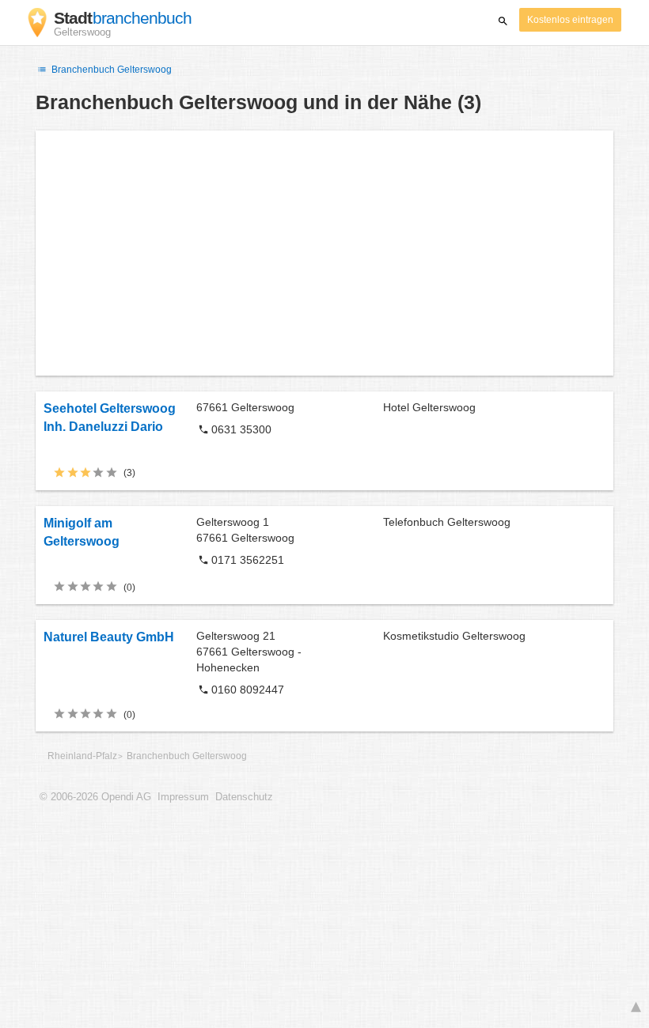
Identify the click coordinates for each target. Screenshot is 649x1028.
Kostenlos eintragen (570, 19)
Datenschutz (244, 797)
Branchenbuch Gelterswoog (110, 69)
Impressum (183, 797)
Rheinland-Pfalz (82, 756)
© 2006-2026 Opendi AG (95, 797)
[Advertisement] (324, 253)
